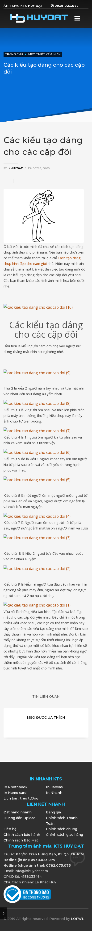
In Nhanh (54, 793)
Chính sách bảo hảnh (22, 835)
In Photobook (15, 787)
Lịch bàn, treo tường (21, 798)
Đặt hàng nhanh (18, 812)
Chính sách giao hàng (64, 835)
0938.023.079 (66, 6)
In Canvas (54, 787)
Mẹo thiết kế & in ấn (44, 54)
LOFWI (77, 919)
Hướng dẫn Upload (19, 818)
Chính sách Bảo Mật (21, 840)
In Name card (15, 793)
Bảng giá (53, 812)
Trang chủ (14, 54)
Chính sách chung (61, 829)
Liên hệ (10, 829)
